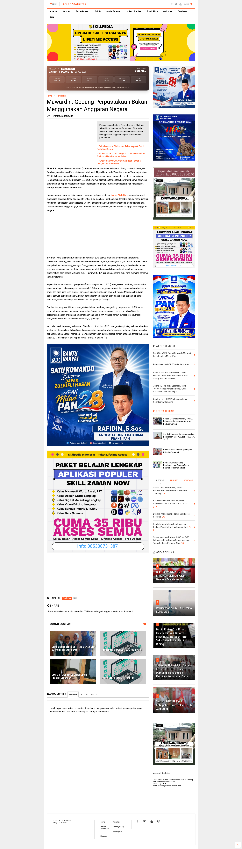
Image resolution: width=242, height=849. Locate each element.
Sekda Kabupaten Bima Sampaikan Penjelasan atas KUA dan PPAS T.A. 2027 (179, 436)
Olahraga (167, 11)
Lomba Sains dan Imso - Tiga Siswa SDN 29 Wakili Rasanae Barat (73, 648)
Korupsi (66, 11)
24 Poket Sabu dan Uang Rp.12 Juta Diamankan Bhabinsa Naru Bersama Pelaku (121, 155)
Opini (52, 17)
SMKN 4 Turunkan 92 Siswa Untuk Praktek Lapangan (69, 676)
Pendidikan (152, 11)
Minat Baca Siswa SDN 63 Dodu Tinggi (122, 650)
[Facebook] (172, 4)
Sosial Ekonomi (113, 11)
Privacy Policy (118, 827)
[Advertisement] (68, 138)
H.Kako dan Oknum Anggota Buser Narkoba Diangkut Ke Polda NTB (119, 162)
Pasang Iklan (118, 831)
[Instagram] (158, 821)
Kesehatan (182, 11)
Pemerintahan (82, 11)
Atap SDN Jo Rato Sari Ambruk (118, 678)
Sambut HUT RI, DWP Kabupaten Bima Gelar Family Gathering (174, 705)
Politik (98, 11)
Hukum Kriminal (134, 11)
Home (54, 11)
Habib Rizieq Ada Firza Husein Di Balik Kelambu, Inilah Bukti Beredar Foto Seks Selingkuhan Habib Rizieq (171, 637)
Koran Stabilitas (74, 4)
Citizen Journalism (104, 828)
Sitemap (103, 836)
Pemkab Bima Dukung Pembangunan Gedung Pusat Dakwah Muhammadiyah (176, 465)
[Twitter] (176, 4)
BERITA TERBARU (165, 411)
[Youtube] (180, 4)
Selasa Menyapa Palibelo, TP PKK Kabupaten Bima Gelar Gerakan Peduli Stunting (178, 421)
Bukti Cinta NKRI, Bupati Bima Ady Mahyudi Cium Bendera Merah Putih (171, 575)
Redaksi (116, 822)
